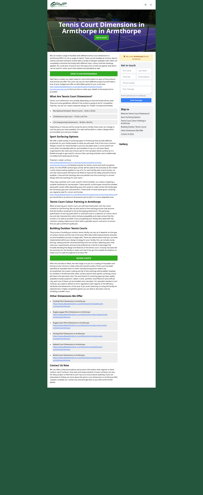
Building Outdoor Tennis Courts (133, 127)
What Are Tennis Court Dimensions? (135, 113)
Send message (136, 100)
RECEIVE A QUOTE (83, 258)
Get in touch (101, 37)
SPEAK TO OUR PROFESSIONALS (84, 74)
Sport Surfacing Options (130, 117)
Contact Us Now (127, 134)
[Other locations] (145, 5)
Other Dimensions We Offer (132, 130)
